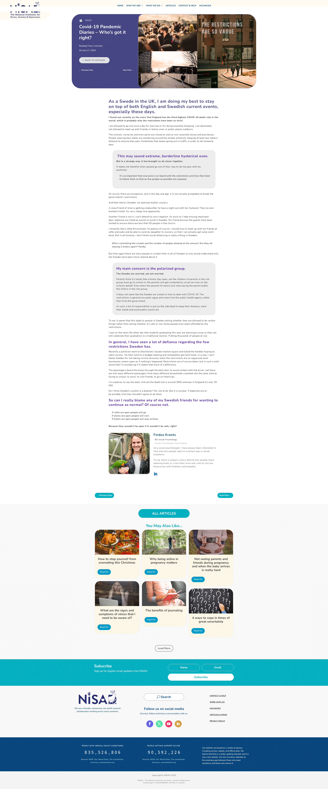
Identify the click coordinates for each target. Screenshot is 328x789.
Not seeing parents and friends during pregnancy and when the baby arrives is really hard (211, 564)
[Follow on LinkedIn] (178, 723)
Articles (171, 5)
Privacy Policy (217, 721)
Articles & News (218, 715)
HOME (120, 5)
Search (166, 697)
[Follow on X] (159, 723)
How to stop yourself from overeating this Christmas (117, 561)
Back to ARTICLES (95, 60)
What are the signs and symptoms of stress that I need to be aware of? (117, 614)
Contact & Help (187, 5)
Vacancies (205, 5)
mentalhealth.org (106, 762)
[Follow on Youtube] (168, 723)
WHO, (91, 759)
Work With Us (217, 702)
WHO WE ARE (133, 5)
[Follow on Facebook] (149, 723)
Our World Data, (102, 759)
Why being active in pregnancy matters (164, 561)
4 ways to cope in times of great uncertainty (211, 620)
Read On (104, 571)
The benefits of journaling (164, 610)
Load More (164, 648)
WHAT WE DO (153, 5)
